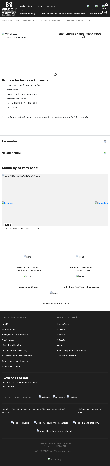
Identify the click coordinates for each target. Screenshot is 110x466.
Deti (39, 6)
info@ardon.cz (8, 386)
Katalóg (5, 324)
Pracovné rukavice (29, 21)
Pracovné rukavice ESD (50, 21)
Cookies (67, 443)
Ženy (30, 6)
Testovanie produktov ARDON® (71, 350)
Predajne (61, 334)
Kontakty (61, 329)
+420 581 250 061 (15, 378)
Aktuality (61, 340)
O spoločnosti (63, 324)
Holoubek (61, 446)
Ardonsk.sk (7, 21)
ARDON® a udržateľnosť (68, 355)
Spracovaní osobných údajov (15, 361)
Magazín (60, 345)
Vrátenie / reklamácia (11, 345)
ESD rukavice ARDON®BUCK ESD (22, 228)
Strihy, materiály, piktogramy (15, 334)
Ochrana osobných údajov (50, 443)
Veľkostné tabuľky (10, 329)
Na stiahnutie (8, 340)
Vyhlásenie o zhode (11, 366)
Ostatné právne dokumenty (14, 350)
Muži (22, 6)
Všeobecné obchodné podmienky (17, 355)
